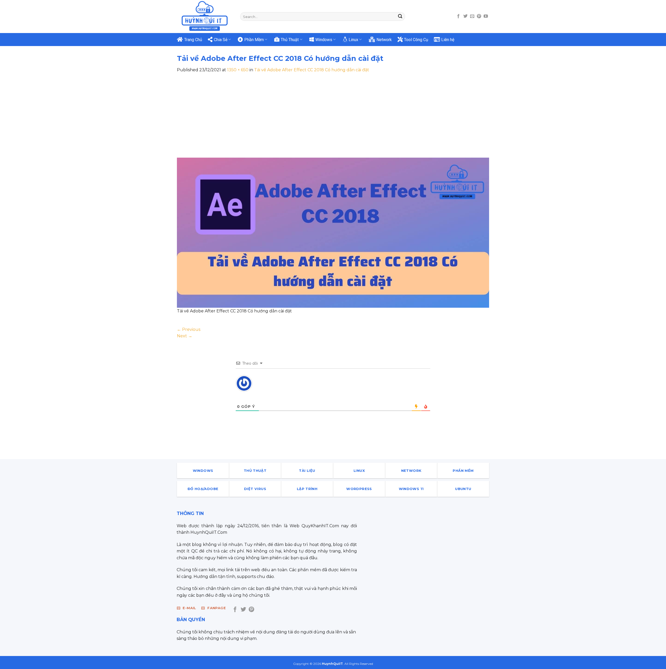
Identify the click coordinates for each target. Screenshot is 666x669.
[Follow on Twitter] (465, 16)
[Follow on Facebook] (458, 16)
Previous (188, 329)
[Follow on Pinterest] (479, 16)
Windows (323, 39)
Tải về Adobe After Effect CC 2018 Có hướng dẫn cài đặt (311, 69)
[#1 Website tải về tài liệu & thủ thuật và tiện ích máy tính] (204, 16)
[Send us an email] (472, 16)
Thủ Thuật (290, 39)
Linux (353, 39)
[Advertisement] (333, 112)
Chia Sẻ (220, 39)
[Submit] (400, 16)
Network (384, 39)
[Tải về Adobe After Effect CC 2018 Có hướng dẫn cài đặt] (333, 232)
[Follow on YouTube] (486, 16)
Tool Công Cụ (416, 39)
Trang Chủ (193, 39)
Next (184, 335)
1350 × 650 (237, 69)
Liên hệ (447, 39)
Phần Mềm (254, 39)
